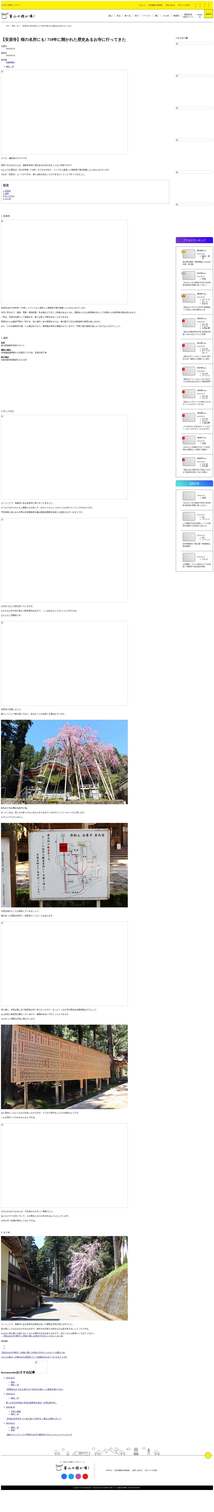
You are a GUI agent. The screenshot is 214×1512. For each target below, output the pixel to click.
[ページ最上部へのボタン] (208, 1455)
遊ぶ (111, 16)
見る (119, 16)
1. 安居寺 (7, 191)
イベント (147, 16)
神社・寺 (15, 26)
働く (157, 16)
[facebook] (198, 5)
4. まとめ (7, 199)
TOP (7, 26)
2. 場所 (6, 193)
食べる (128, 16)
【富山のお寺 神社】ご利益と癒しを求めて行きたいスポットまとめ (33, 1336)
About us (142, 5)
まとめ (166, 16)
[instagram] (206, 5)
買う (137, 16)
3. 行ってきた (9, 196)
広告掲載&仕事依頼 (155, 5)
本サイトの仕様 (183, 5)
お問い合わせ (170, 5)
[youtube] (211, 5)
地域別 (176, 16)
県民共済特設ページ (188, 15)
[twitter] (202, 5)
